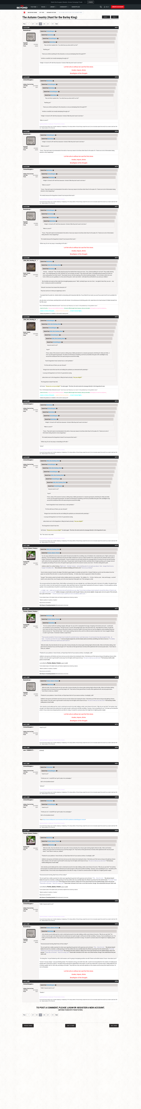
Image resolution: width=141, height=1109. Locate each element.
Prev (24, 24)
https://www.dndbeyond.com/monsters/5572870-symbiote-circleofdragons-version (64, 819)
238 (37, 24)
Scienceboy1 (50, 767)
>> (55, 31)
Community (63, 7)
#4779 (116, 724)
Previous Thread (28, 1025)
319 (52, 24)
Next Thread (114, 1025)
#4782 (116, 797)
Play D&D (33, 7)
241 (48, 24)
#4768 (116, 77)
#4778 (116, 677)
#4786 (116, 981)
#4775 (116, 457)
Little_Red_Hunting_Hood (54, 265)
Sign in (107, 6)
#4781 (116, 763)
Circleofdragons (51, 31)
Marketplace (76, 7)
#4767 (116, 27)
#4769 (116, 131)
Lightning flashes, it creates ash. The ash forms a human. (52, 124)
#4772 (116, 257)
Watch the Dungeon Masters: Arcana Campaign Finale (66, 2)
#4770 (116, 166)
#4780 (116, 747)
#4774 (116, 401)
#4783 (116, 830)
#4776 (116, 545)
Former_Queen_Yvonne (53, 553)
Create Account (117, 7)
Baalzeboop (50, 35)
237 (33, 24)
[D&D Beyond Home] (22, 7)
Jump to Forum (70, 1025)
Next (56, 24)
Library (52, 7)
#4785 (116, 924)
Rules (43, 7)
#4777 (116, 608)
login (70, 1007)
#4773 (116, 316)
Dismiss (90, 2)
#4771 (116, 206)
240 (44, 24)
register (82, 1007)
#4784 (116, 901)
